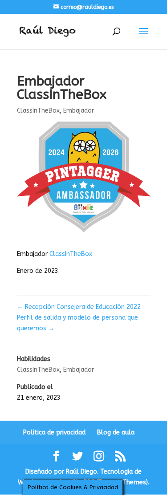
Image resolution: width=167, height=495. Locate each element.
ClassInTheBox (38, 110)
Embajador (78, 110)
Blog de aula (115, 432)
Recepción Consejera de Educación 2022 (79, 307)
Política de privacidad (54, 432)
